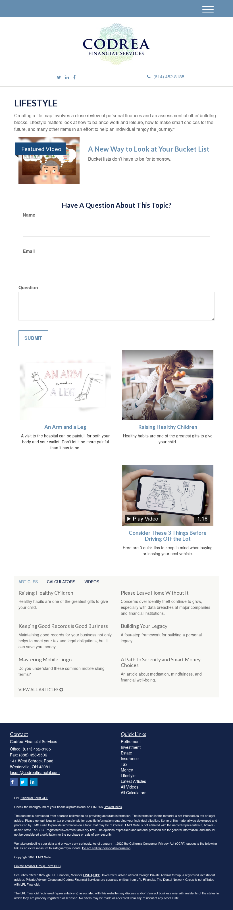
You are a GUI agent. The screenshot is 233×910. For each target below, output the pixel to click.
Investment (131, 747)
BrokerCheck (113, 806)
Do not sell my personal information (106, 848)
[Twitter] (59, 77)
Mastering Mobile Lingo (45, 659)
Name (29, 215)
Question (28, 287)
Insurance (130, 758)
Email (29, 251)
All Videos (129, 787)
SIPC (96, 875)
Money (127, 770)
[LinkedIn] (67, 77)
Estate (126, 753)
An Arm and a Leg (65, 427)
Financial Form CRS (34, 797)
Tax (124, 764)
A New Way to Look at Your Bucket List (148, 149)
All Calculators (133, 792)
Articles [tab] (28, 581)
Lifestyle (128, 775)
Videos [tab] (91, 581)
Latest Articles (133, 781)
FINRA (87, 875)
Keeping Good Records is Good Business (63, 626)
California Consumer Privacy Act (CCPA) (157, 843)
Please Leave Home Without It (155, 593)
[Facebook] (74, 77)
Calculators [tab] (61, 581)
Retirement (131, 741)
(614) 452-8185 (168, 76)
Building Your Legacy (144, 626)
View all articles (38, 689)
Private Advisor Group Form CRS (37, 865)
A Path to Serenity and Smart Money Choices (161, 662)
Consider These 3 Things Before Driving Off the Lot (168, 536)
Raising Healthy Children (167, 427)
